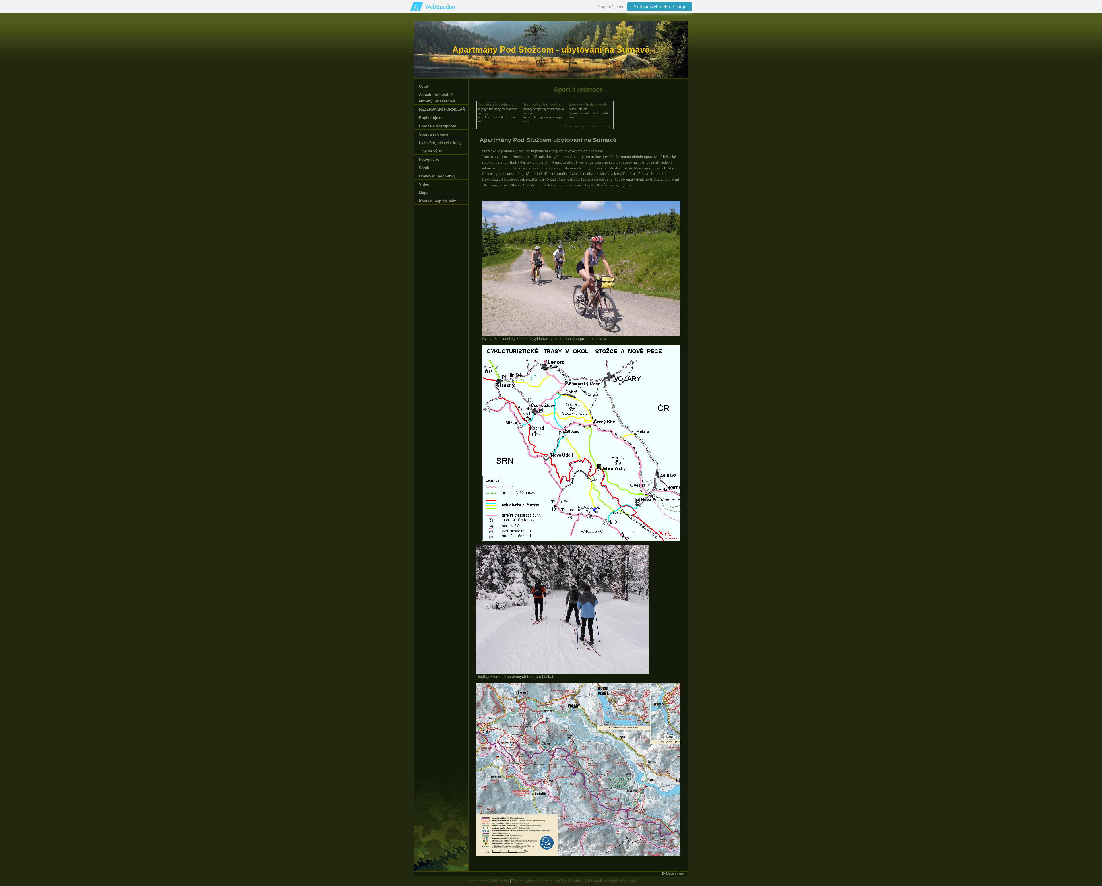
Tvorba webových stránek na (547, 881)
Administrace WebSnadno (487, 881)
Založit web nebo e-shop (659, 6)
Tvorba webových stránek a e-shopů (588, 126)
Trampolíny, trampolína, (542, 104)
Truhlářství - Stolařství (496, 104)
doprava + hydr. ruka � (588, 104)
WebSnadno (440, 6)
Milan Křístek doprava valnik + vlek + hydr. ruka (589, 113)
